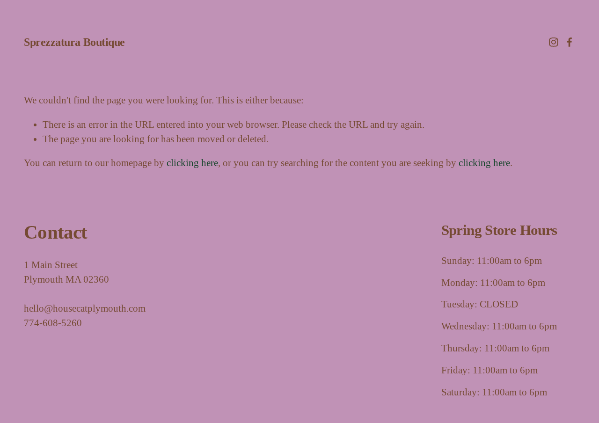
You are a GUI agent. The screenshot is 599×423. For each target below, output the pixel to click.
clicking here (192, 163)
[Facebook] (569, 42)
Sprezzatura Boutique (74, 42)
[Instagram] (553, 42)
